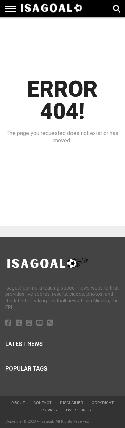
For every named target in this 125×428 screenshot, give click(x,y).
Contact (42, 403)
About (18, 403)
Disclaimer (71, 403)
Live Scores (78, 410)
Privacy (49, 410)
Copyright (103, 403)
